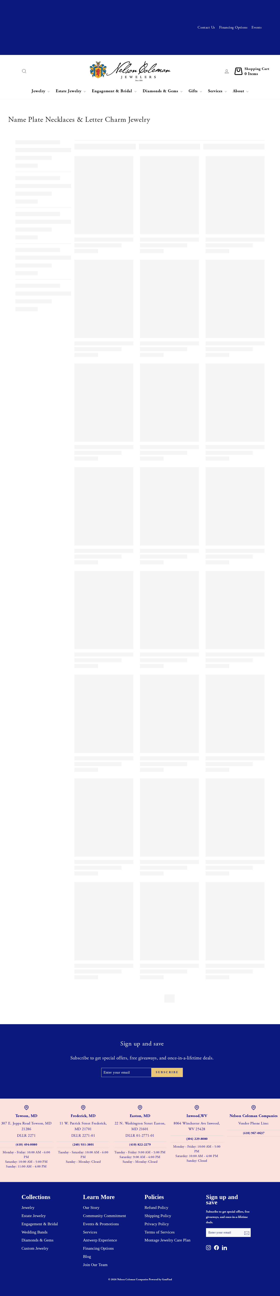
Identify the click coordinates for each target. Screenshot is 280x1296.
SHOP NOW (99, 48)
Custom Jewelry (35, 1248)
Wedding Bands (35, 1232)
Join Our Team (95, 1264)
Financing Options (233, 27)
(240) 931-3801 (83, 1144)
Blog (87, 1256)
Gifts (194, 91)
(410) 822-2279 (140, 1144)
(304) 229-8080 (197, 1139)
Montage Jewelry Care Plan (167, 1240)
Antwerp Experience (100, 1240)
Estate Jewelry (69, 91)
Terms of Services (160, 1232)
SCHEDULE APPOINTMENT (115, 7)
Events (257, 27)
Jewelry (39, 91)
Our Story (91, 1207)
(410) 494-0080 (26, 1144)
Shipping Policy (158, 1215)
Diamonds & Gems (161, 91)
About (239, 91)
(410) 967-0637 (253, 1133)
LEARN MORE (124, 21)
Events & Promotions (101, 1224)
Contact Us (206, 27)
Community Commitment (104, 1215)
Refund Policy (156, 1207)
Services (216, 91)
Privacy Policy (157, 1224)
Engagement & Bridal (112, 91)
